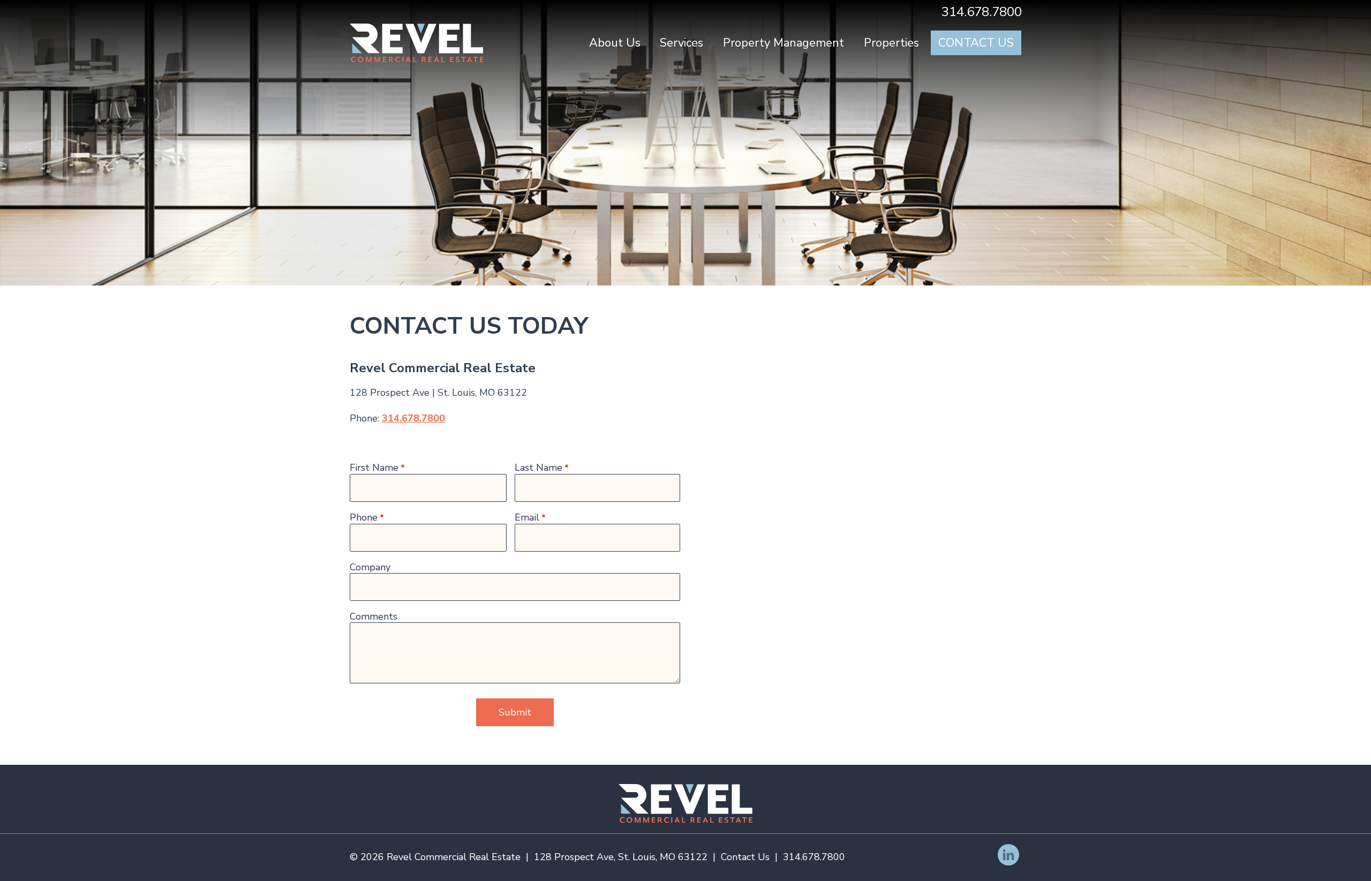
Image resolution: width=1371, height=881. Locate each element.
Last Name (538, 468)
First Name (374, 468)
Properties (891, 43)
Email (527, 518)
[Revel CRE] (685, 803)
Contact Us (976, 43)
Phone (364, 518)
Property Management (783, 43)
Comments (373, 617)
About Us (615, 43)
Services (681, 43)
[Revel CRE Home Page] (417, 43)
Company (370, 567)
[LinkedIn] (1008, 854)
